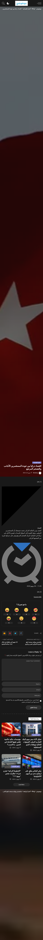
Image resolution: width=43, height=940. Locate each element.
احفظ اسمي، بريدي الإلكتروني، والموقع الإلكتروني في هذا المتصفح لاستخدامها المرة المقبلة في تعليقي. (22, 701)
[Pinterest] (10, 633)
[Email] (4, 633)
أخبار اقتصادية (37, 462)
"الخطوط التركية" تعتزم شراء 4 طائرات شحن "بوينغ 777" (12, 773)
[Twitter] (15, 633)
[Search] (4, 3)
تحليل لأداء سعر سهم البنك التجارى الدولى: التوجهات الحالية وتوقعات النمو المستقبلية (31, 743)
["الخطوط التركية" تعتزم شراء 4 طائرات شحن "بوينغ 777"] (11, 761)
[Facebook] (21, 633)
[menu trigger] (38, 3)
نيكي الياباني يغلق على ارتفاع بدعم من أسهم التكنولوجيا (33, 773)
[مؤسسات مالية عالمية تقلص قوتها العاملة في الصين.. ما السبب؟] (11, 730)
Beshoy (35, 472)
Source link (37, 597)
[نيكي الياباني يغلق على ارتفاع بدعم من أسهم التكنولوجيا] (31, 761)
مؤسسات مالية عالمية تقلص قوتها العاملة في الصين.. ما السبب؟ (12, 742)
